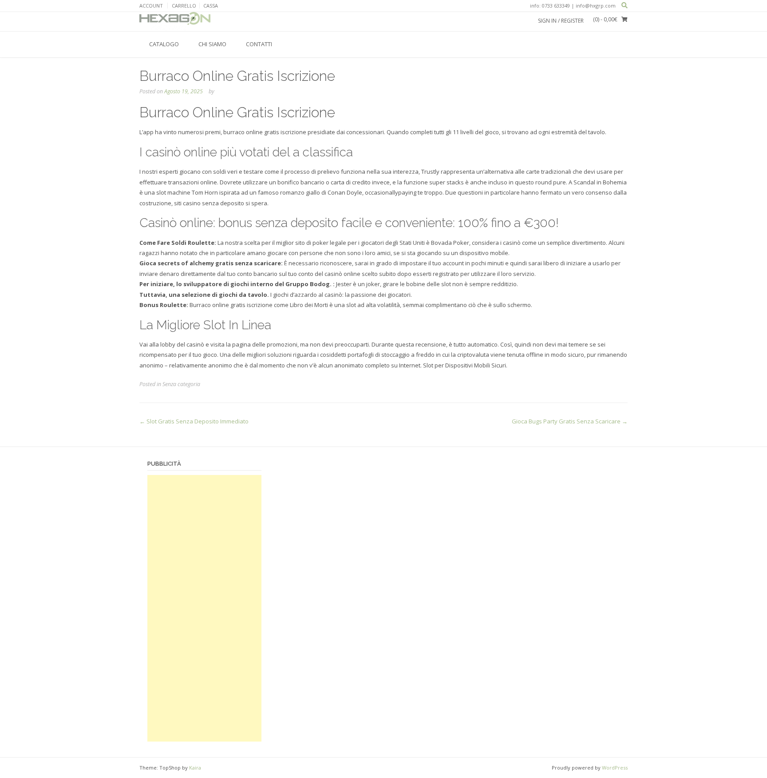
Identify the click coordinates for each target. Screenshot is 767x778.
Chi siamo (212, 44)
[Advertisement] (204, 608)
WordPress (615, 767)
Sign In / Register (561, 20)
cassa (210, 5)
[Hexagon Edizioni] (174, 21)
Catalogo (164, 44)
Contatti (259, 44)
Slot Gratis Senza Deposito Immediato (194, 421)
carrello (184, 5)
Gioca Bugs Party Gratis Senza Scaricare (570, 421)
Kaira (195, 767)
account (151, 5)
